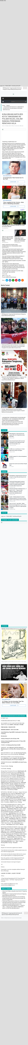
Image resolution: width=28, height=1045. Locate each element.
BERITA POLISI (9, 277)
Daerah (8, 105)
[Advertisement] (14, 15)
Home (3, 105)
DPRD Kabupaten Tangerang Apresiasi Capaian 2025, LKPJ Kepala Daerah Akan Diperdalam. (17, 435)
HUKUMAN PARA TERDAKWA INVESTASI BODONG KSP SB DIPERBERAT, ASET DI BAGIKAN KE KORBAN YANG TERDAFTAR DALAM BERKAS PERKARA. (13, 419)
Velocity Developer (18, 917)
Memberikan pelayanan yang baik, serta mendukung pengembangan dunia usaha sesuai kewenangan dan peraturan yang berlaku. (13, 898)
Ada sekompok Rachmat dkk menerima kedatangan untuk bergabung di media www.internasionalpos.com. (17, 442)
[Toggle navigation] (3, 98)
